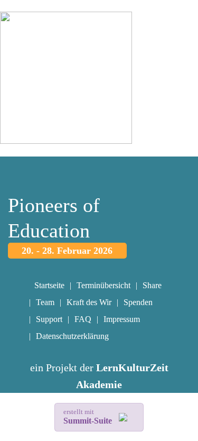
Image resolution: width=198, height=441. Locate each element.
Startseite (49, 285)
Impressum (121, 319)
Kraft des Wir (89, 302)
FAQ (82, 319)
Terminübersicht (103, 285)
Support (49, 319)
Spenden (138, 302)
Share (152, 285)
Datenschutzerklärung (72, 336)
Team (45, 302)
